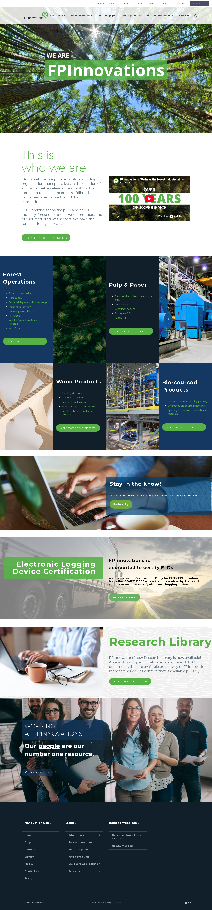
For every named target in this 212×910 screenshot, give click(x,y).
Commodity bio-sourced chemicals (186, 405)
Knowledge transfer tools (22, 311)
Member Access (199, 3)
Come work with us (37, 772)
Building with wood (72, 393)
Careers (125, 3)
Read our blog (121, 504)
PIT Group (14, 315)
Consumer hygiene (125, 308)
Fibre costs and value (20, 293)
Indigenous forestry (73, 397)
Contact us (167, 3)
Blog (113, 3)
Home (101, 3)
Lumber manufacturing (74, 402)
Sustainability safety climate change (28, 302)
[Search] (195, 15)
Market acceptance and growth (78, 406)
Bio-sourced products (160, 15)
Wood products (131, 15)
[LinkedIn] (186, 902)
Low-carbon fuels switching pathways (188, 401)
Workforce (14, 328)
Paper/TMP (121, 317)
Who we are (57, 15)
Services (184, 15)
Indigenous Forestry (20, 306)
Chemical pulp (122, 304)
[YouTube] (189, 902)
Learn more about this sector (25, 341)
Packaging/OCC (123, 313)
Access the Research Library (130, 681)
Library (139, 3)
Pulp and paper (107, 15)
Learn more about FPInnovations (46, 238)
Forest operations (81, 15)
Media (152, 3)
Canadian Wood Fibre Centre (126, 837)
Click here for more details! (124, 597)
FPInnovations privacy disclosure (106, 902)
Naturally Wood (122, 846)
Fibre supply (15, 297)
